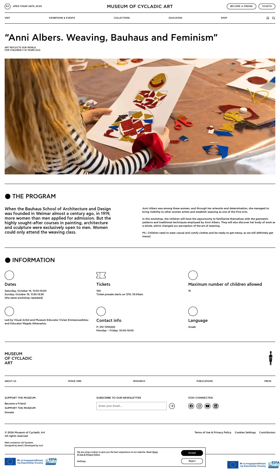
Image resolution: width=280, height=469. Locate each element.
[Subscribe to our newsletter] (172, 406)
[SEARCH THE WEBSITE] (273, 18)
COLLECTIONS (122, 18)
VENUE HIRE (75, 381)
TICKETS (267, 6)
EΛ (7, 6)
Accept (192, 453)
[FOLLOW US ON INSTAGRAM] (199, 406)
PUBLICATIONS (205, 381)
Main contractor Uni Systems (19, 443)
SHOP (224, 18)
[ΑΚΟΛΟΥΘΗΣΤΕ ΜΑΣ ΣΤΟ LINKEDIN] (216, 406)
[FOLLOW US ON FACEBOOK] (191, 406)
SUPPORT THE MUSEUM (20, 408)
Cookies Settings (245, 432)
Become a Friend (15, 403)
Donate (9, 412)
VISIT (7, 18)
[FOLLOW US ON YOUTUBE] (207, 406)
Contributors (267, 432)
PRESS (267, 381)
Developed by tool (33, 446)
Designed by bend (14, 446)
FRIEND (241, 6)
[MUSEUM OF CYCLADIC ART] (140, 6)
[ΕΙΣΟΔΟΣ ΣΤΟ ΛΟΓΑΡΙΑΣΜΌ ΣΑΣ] (268, 18)
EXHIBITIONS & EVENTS (62, 18)
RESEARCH (139, 381)
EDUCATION (175, 18)
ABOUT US (10, 381)
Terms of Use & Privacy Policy (213, 432)
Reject (192, 461)
